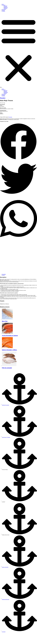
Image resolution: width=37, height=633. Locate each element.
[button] (18, 50)
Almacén (5, 8)
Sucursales (4, 9)
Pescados (5, 90)
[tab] (19, 274)
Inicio (3, 4)
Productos (3, 89)
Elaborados (6, 7)
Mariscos (5, 6)
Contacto (3, 11)
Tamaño (3, 275)
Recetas (3, 10)
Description (4, 274)
